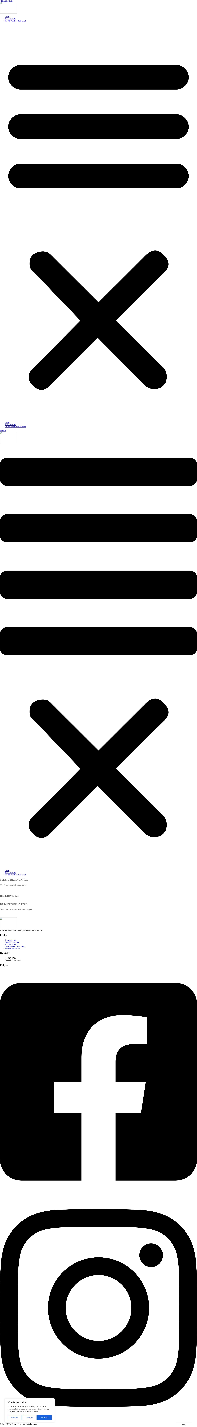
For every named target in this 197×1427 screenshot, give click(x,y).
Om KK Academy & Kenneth (15, 21)
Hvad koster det (10, 19)
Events (7, 17)
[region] (30, 1410)
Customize (14, 1417)
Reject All (29, 1417)
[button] (98, 222)
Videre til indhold (6, 1)
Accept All (44, 1417)
